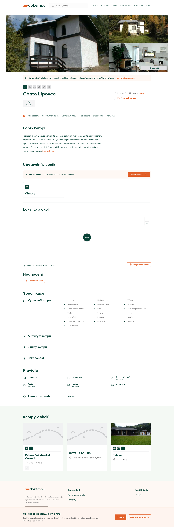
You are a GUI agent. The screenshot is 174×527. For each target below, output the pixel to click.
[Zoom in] (147, 219)
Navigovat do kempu (141, 265)
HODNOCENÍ (85, 116)
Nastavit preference (139, 517)
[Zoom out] (147, 223)
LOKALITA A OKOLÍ (69, 116)
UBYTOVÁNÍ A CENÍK (50, 116)
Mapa (141, 93)
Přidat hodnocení (36, 281)
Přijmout (121, 517)
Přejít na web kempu (126, 98)
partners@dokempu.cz (126, 78)
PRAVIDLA (111, 116)
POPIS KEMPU (33, 116)
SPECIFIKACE (98, 116)
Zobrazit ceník (137, 174)
